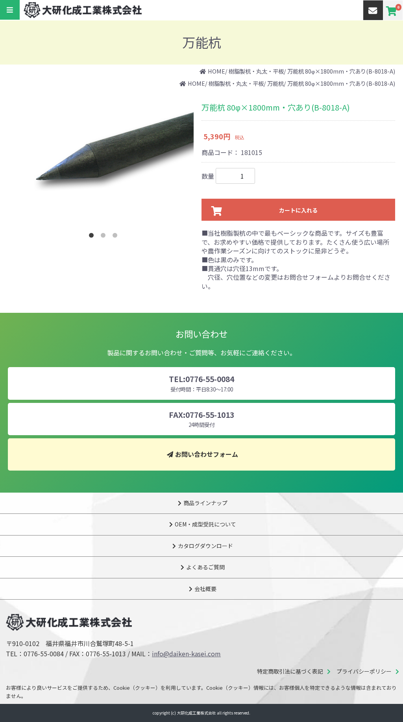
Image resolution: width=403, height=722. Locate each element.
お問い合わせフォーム (206, 454)
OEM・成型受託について (205, 524)
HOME (216, 71)
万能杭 (275, 83)
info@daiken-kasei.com (186, 653)
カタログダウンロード (205, 546)
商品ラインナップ (205, 503)
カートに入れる (298, 210)
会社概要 (205, 589)
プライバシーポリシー (364, 671)
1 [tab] (93, 237)
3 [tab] (116, 237)
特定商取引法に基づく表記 (290, 671)
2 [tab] (105, 237)
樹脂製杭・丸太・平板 (256, 71)
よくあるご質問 (205, 567)
